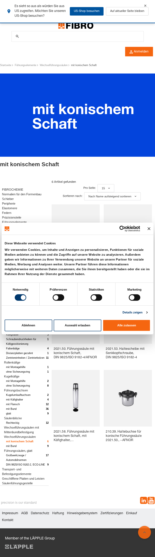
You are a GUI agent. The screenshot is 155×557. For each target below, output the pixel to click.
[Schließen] (145, 5)
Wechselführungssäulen (54, 65)
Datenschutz (40, 513)
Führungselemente (25, 65)
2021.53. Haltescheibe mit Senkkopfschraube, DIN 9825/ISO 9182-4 (125, 353)
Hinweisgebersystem (82, 513)
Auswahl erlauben (77, 325)
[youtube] (151, 501)
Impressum (10, 513)
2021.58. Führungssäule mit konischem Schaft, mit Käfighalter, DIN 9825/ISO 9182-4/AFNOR (75, 436)
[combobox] (105, 188)
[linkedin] (143, 501)
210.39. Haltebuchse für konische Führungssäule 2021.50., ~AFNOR (123, 436)
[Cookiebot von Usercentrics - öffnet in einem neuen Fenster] (122, 229)
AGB (24, 513)
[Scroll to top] (144, 532)
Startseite (5, 65)
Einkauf (131, 513)
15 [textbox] (103, 188)
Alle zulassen (126, 325)
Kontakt (7, 520)
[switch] (58, 297)
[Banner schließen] (149, 228)
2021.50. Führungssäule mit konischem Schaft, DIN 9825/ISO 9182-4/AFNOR (75, 353)
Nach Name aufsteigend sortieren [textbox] (109, 196)
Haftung (58, 513)
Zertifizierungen (112, 513)
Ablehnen (28, 325)
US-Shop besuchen (86, 11)
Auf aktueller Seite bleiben (127, 11)
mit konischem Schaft (84, 65)
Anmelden (141, 52)
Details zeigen (132, 312)
